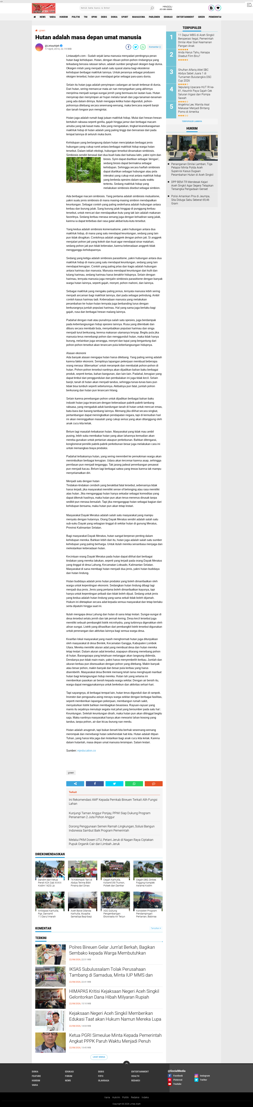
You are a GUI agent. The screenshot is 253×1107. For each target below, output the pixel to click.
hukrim (64, 16)
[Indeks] (211, 8)
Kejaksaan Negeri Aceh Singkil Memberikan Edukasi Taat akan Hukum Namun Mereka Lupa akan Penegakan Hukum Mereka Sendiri (115, 1019)
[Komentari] (154, 783)
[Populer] (218, 8)
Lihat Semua (99, 1057)
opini (94, 16)
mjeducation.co (86, 750)
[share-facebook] (128, 47)
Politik (125, 1097)
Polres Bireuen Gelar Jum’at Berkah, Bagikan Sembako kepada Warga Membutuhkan (112, 950)
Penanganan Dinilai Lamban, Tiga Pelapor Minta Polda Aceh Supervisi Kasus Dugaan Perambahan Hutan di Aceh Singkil (192, 169)
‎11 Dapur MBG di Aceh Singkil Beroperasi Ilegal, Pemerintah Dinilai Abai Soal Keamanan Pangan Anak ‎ (196, 40)
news (43, 16)
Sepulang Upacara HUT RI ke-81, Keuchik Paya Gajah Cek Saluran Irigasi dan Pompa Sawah (196, 92)
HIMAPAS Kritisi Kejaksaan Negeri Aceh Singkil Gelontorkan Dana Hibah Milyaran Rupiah (114, 994)
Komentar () (155, 47)
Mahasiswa (138, 16)
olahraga (103, 1080)
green (201, 16)
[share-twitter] (135, 47)
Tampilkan (155, 928)
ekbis (104, 16)
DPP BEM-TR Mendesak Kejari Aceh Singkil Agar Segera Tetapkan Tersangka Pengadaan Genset (192, 185)
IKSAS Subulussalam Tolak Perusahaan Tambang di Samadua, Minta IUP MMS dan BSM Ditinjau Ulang (111, 975)
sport (124, 16)
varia (53, 16)
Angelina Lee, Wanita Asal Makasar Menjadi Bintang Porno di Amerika (193, 108)
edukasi (168, 16)
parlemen (154, 16)
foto (100, 1076)
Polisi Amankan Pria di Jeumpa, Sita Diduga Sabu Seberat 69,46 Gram (190, 200)
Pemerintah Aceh (218, 16)
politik (76, 16)
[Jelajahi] (249, 5)
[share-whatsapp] (143, 47)
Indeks (145, 1097)
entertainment (185, 16)
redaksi (135, 1080)
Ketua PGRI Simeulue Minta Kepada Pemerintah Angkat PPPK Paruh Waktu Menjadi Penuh (115, 1038)
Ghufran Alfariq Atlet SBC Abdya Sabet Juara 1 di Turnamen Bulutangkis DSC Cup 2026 (194, 75)
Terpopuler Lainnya (192, 121)
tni (85, 16)
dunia (114, 16)
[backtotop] (126, 1064)
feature (36, 1076)
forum (68, 1076)
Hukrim (116, 1097)
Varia (107, 1097)
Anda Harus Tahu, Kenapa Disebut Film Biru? (194, 54)
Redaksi (135, 1097)
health (135, 1076)
